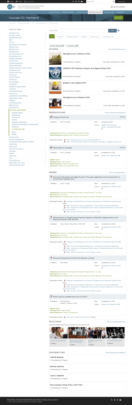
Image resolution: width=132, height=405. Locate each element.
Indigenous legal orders (19, 122)
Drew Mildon (64, 262)
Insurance (12, 89)
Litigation (12, 100)
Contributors (108, 37)
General (14, 120)
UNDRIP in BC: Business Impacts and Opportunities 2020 (111, 126)
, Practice (86, 133)
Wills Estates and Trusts (17, 163)
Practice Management (16, 139)
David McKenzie (65, 301)
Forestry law (16, 117)
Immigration (13, 84)
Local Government (15, 103)
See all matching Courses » (117, 49)
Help (49, 400)
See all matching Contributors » (116, 353)
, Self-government (88, 192)
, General (80, 133)
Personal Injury (14, 137)
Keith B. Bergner (65, 122)
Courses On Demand (95, 12)
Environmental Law (15, 72)
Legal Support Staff (15, 98)
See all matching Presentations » (115, 113)
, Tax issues (98, 192)
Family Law (13, 75)
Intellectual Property (15, 91)
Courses (60, 37)
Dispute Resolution (15, 65)
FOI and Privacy (14, 77)
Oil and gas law (53, 23)
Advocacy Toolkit (109, 12)
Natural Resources (41, 23)
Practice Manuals (54, 12)
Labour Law (13, 93)
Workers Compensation (17, 165)
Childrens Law (14, 51)
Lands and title (65, 162)
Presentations (72, 37)
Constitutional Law (15, 56)
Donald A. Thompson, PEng (68, 303)
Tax (10, 158)
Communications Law (16, 54)
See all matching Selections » (116, 322)
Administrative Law (15, 37)
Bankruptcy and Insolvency (18, 44)
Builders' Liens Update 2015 (109, 155)
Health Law (13, 79)
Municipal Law (14, 107)
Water (14, 132)
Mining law (15, 127)
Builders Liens (13, 47)
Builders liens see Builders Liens (68, 166)
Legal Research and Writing (18, 96)
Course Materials (81, 12)
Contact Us (121, 1)
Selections (95, 37)
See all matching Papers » (117, 172)
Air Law (11, 42)
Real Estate (13, 144)
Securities (12, 151)
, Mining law (98, 196)
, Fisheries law (77, 196)
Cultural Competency (16, 63)
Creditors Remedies (15, 59)
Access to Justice (15, 35)
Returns (39, 400)
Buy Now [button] (118, 17)
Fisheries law (16, 115)
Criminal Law (13, 61)
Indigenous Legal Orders (17, 86)
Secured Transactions (16, 149)
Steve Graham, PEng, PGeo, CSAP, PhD (72, 224)
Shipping (44, 400)
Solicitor (11, 153)
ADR (10, 40)
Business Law (13, 49)
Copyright (18, 400)
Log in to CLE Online (119, 7)
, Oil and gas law (83, 135)
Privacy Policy (11, 400)
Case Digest (120, 12)
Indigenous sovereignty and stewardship (25, 124)
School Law (13, 146)
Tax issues (63, 194)
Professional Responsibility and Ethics (21, 142)
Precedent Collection (68, 12)
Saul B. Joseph (65, 183)
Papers (84, 37)
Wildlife (14, 134)
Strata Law (12, 156)
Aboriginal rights (17, 113)
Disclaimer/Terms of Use (29, 400)
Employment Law (15, 70)
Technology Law (14, 160)
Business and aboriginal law (69, 133)
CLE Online (12, 23)
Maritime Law (13, 105)
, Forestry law (85, 196)
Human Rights (14, 82)
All (33, 23)
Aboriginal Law (14, 33)
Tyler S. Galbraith (65, 152)
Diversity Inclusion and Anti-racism (20, 68)
